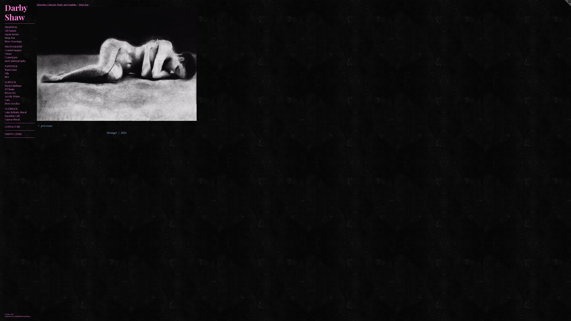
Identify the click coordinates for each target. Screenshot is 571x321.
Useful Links (13, 134)
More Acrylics (12, 103)
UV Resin (9, 89)
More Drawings (13, 41)
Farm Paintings (13, 85)
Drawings (11, 27)
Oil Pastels (10, 30)
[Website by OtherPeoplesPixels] (565, 6)
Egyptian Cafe (12, 115)
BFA (7, 76)
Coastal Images (13, 50)
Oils (7, 73)
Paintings (11, 66)
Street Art (10, 92)
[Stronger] (117, 64)
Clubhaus (11, 108)
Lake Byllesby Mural (16, 112)
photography (13, 46)
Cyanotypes (11, 57)
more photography (15, 60)
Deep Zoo (10, 37)
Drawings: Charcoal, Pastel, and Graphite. (57, 4)
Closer (8, 53)
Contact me (12, 126)
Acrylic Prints (12, 96)
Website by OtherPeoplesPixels (17, 316)
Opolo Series (12, 34)
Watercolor (11, 69)
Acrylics (10, 82)
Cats (7, 100)
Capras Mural (12, 119)
